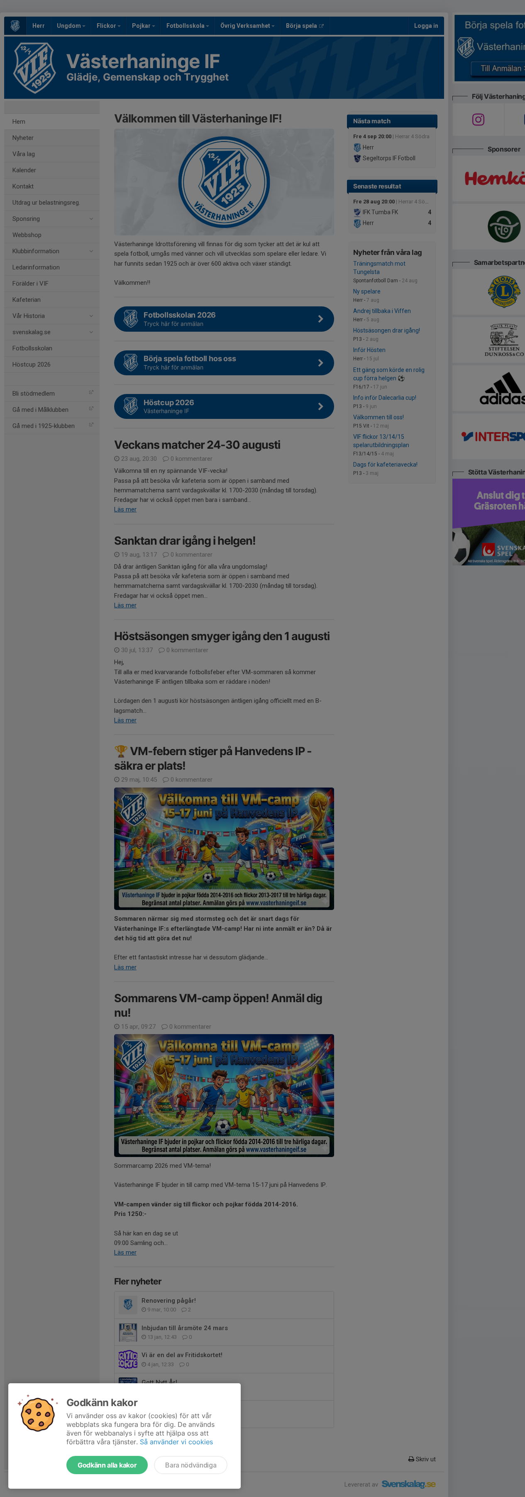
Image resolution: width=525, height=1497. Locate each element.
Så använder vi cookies (176, 1442)
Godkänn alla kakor (107, 1465)
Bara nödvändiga (190, 1465)
